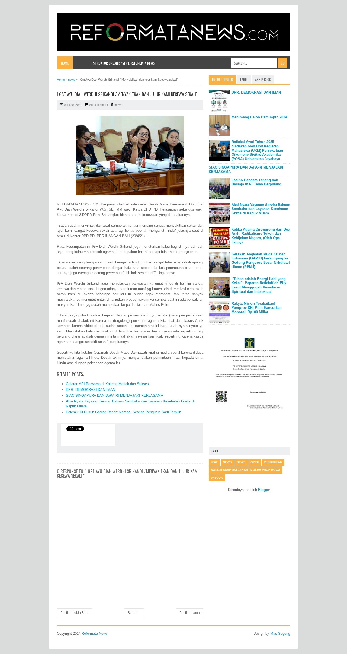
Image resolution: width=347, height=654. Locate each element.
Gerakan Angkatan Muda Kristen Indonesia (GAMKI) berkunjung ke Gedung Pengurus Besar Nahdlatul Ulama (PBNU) (261, 260)
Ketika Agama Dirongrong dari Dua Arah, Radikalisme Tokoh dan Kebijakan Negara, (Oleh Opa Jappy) (261, 235)
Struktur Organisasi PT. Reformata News (124, 63)
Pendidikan (273, 462)
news (118, 104)
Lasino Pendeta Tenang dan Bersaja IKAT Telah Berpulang (256, 182)
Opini (254, 462)
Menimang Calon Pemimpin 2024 (259, 117)
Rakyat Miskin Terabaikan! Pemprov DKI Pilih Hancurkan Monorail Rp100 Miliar (257, 307)
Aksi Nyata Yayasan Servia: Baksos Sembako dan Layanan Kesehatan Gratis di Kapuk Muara (261, 209)
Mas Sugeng (280, 633)
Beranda (134, 613)
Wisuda (217, 477)
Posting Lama (189, 613)
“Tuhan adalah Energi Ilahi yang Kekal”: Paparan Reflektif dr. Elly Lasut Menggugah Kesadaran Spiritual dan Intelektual (259, 285)
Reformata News (95, 633)
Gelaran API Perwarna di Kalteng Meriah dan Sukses (107, 384)
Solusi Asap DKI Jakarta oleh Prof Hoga (245, 469)
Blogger (264, 490)
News (241, 462)
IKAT (214, 462)
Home (65, 63)
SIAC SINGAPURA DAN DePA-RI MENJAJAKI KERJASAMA (114, 395)
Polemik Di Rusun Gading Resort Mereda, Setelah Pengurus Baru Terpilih (123, 412)
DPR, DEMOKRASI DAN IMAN (90, 390)
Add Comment (98, 104)
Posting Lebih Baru (74, 613)
